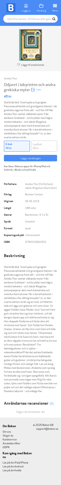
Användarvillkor (11, 443)
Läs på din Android (13, 466)
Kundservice (10, 439)
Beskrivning (14, 255)
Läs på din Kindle (12, 470)
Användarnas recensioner (29, 403)
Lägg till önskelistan (32, 64)
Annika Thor (10, 78)
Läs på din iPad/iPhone (15, 462)
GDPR (6, 447)
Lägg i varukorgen (30, 158)
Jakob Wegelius (34, 187)
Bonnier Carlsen (34, 194)
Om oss (7, 431)
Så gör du (8, 435)
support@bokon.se (47, 428)
